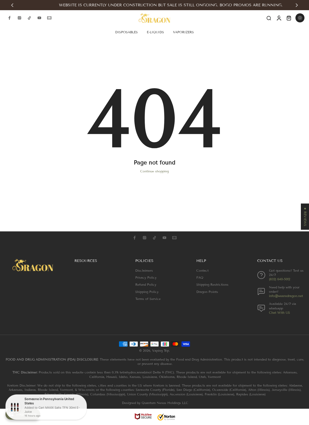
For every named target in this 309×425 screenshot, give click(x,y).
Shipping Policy (147, 292)
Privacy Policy (146, 278)
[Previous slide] (12, 5)
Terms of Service (148, 299)
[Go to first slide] (297, 5)
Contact (202, 271)
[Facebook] (9, 18)
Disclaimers (144, 271)
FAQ (199, 278)
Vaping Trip (160, 351)
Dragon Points (207, 292)
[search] (269, 17)
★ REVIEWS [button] (305, 216)
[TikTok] (29, 18)
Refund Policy (145, 285)
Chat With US (279, 313)
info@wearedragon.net (286, 296)
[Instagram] (19, 18)
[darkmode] (299, 17)
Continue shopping (154, 171)
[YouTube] (39, 18)
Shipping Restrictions (212, 285)
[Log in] (279, 17)
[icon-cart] (289, 17)
